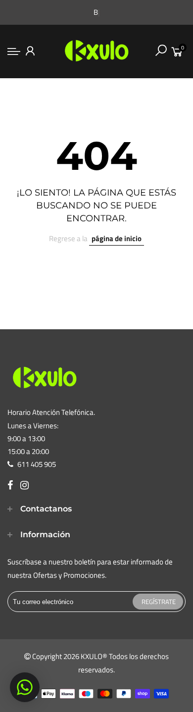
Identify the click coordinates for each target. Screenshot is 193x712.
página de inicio (117, 238)
